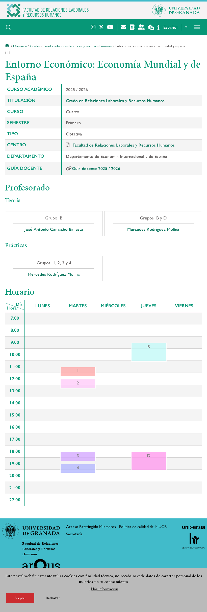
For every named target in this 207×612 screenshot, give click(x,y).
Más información (104, 589)
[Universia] (193, 527)
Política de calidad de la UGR (143, 526)
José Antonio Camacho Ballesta (53, 229)
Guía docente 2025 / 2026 (96, 168)
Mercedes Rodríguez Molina (153, 229)
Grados (35, 46)
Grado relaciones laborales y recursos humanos (77, 46)
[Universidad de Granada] (176, 10)
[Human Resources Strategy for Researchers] (193, 541)
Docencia (20, 46)
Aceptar (20, 598)
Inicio (7, 45)
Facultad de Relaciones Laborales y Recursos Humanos (124, 145)
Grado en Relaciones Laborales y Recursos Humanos (115, 100)
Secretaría (74, 534)
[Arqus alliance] (41, 567)
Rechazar (53, 598)
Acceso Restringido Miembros (91, 526)
